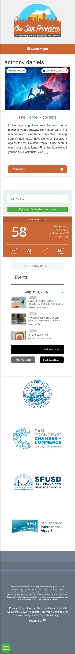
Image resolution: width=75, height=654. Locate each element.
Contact (61, 608)
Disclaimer (49, 608)
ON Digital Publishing (47, 615)
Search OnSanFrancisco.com (39, 209)
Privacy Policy (16, 608)
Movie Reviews (17, 71)
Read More (19, 169)
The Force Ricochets (37, 117)
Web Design (24, 615)
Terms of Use (34, 608)
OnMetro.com (60, 611)
